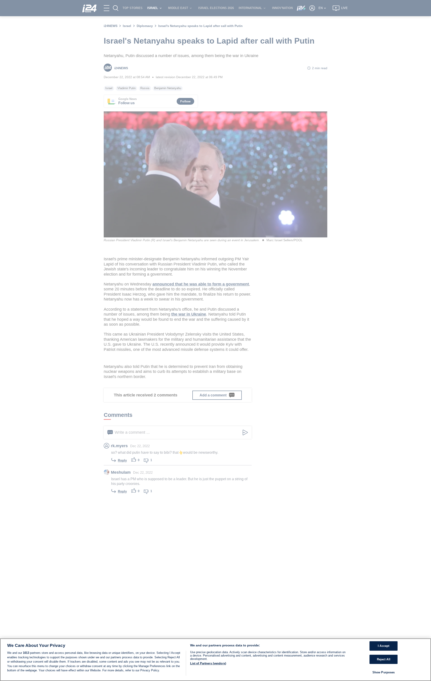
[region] (215, 659)
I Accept (383, 646)
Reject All (383, 659)
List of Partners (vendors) (208, 663)
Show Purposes (383, 672)
